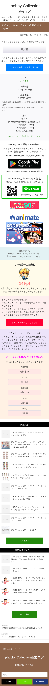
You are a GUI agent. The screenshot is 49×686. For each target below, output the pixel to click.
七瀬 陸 (24, 413)
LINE (25, 682)
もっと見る (24, 614)
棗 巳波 (24, 382)
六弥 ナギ (24, 392)
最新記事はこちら (24, 665)
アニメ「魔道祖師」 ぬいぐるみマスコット (18, 635)
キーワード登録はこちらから (24, 322)
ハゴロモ (24, 81)
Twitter (8, 682)
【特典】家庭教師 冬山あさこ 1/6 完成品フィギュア (22, 626)
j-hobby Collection (24, 657)
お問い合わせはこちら (11, 649)
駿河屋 (24, 49)
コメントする (42, 35)
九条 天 (24, 403)
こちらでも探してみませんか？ (24, 67)
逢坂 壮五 (24, 371)
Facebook (40, 682)
